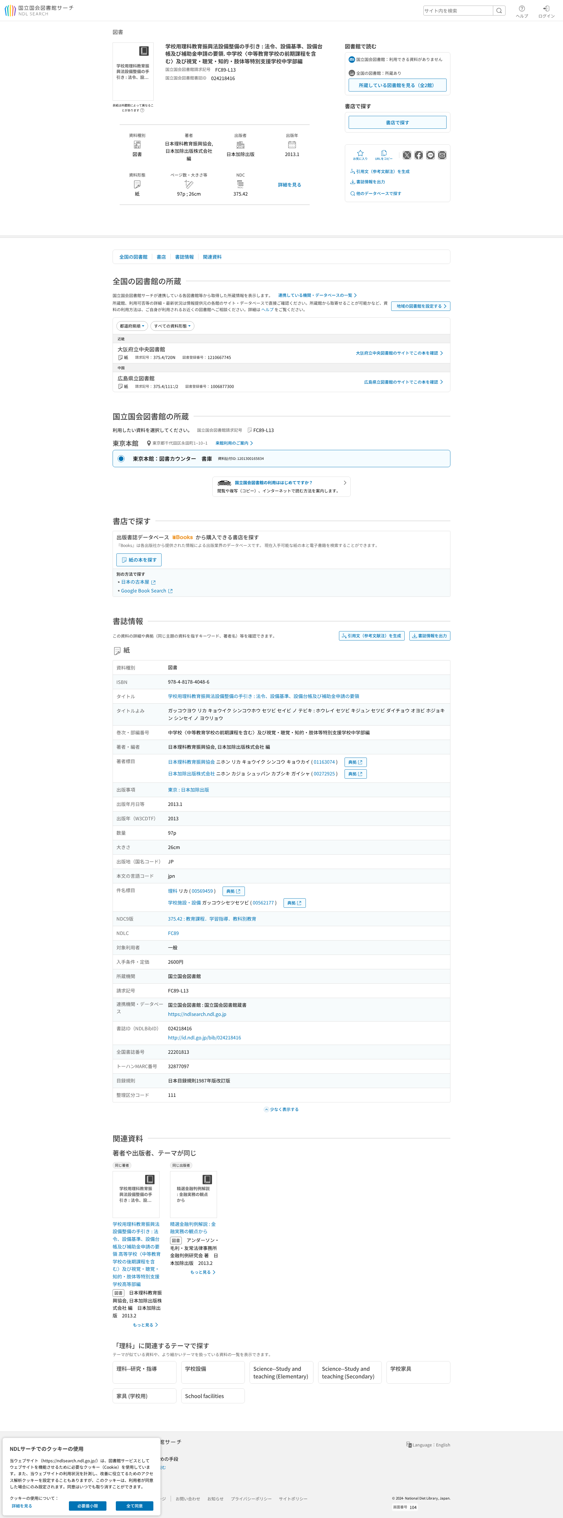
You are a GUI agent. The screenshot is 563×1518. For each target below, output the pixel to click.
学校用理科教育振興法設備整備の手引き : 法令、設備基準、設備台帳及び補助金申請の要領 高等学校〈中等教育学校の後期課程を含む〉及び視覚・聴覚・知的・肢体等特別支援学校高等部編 (137, 1253)
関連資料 (212, 256)
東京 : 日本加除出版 (188, 789)
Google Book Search (144, 590)
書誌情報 (184, 256)
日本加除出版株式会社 (191, 773)
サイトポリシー (293, 1499)
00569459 (202, 890)
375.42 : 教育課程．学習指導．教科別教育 (212, 918)
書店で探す (397, 122)
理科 (172, 890)
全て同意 (134, 1506)
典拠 (352, 762)
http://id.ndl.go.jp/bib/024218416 (204, 1037)
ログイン (546, 15)
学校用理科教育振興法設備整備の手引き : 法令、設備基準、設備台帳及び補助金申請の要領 (263, 695)
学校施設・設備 (184, 902)
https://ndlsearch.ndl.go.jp (197, 1013)
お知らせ (215, 1499)
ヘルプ (522, 15)
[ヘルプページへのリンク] (142, 108)
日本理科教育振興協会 (191, 761)
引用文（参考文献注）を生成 (383, 171)
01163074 (324, 761)
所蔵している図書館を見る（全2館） (398, 85)
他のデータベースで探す (378, 193)
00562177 (263, 902)
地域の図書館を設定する (419, 306)
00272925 (324, 773)
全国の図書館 (133, 256)
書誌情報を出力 (370, 181)
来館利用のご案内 (232, 443)
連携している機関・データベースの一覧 (315, 295)
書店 (161, 256)
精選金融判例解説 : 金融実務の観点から (193, 1227)
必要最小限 (87, 1506)
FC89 (173, 932)
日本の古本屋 (135, 581)
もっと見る (143, 1325)
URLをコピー (384, 158)
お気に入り (360, 158)
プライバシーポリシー (251, 1499)
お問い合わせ (188, 1499)
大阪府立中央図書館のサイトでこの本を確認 (397, 353)
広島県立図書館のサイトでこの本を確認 (401, 382)
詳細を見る (289, 184)
